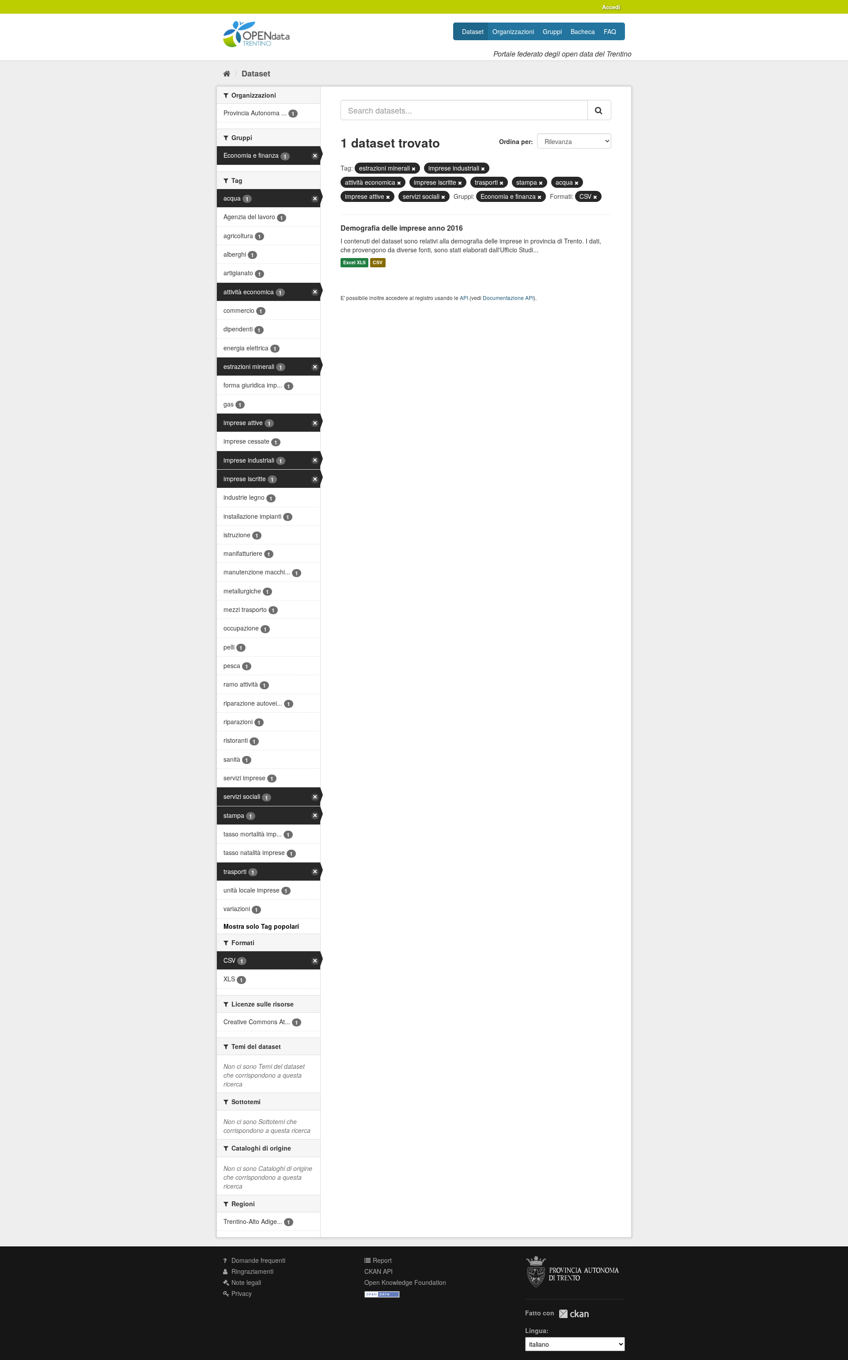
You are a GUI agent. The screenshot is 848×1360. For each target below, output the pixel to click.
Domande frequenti (257, 1260)
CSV (377, 262)
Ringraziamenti (251, 1271)
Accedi (611, 7)
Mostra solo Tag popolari (261, 926)
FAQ (610, 31)
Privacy (241, 1293)
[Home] (227, 73)
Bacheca (583, 31)
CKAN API (378, 1271)
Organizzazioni (513, 31)
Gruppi (552, 31)
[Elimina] (414, 168)
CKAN (574, 1313)
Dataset (473, 31)
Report (381, 1260)
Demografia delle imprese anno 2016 (402, 228)
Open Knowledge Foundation (405, 1282)
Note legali (245, 1282)
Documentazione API (508, 297)
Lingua (535, 1330)
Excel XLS (354, 262)
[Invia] (599, 110)
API (464, 297)
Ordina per (515, 141)
